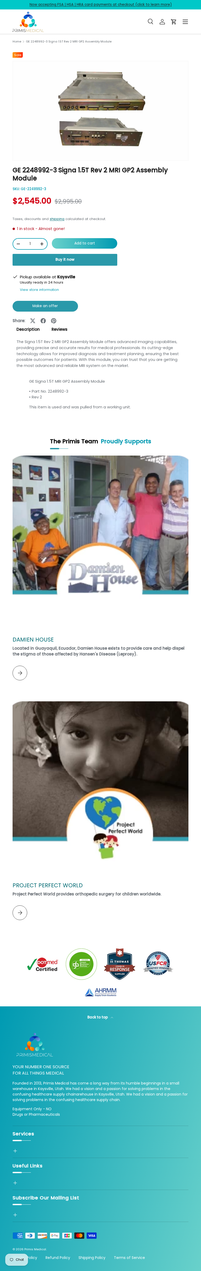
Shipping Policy (92, 1257)
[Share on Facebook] (43, 321)
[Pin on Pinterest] (53, 321)
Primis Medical (35, 1249)
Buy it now (64, 259)
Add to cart (84, 243)
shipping (57, 218)
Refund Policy (58, 1257)
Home (17, 41)
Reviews (60, 329)
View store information (39, 289)
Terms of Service (129, 1257)
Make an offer (45, 307)
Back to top (98, 1017)
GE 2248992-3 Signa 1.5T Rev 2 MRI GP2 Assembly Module (68, 41)
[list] (100, 111)
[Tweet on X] (32, 321)
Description (28, 329)
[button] (174, 22)
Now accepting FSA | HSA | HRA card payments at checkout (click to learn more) (101, 4)
